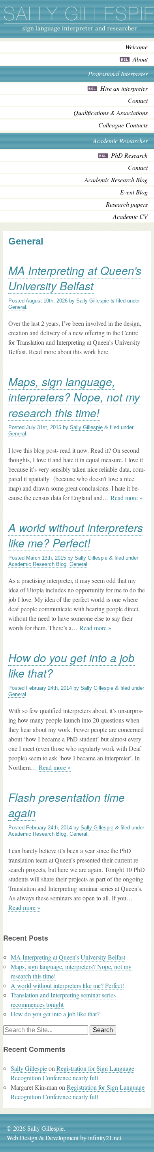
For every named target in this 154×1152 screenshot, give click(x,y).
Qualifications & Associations (110, 112)
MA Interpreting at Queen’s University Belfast (74, 277)
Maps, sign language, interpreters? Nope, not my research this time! (74, 396)
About (140, 59)
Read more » (127, 497)
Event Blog (134, 192)
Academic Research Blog (116, 180)
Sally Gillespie (92, 301)
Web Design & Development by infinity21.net (64, 1137)
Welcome (136, 47)
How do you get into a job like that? (71, 665)
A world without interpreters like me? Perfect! (75, 535)
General (17, 307)
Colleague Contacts (123, 125)
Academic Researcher (120, 140)
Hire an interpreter (124, 88)
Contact (138, 100)
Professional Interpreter (118, 73)
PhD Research (129, 155)
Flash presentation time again (66, 804)
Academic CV (130, 216)
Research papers (127, 204)
